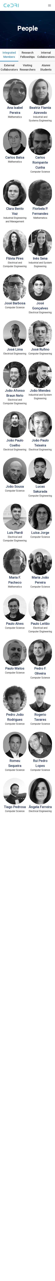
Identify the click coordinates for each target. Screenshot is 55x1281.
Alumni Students (45, 67)
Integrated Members (9, 54)
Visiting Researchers (27, 67)
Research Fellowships (27, 54)
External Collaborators (9, 67)
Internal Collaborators (46, 54)
